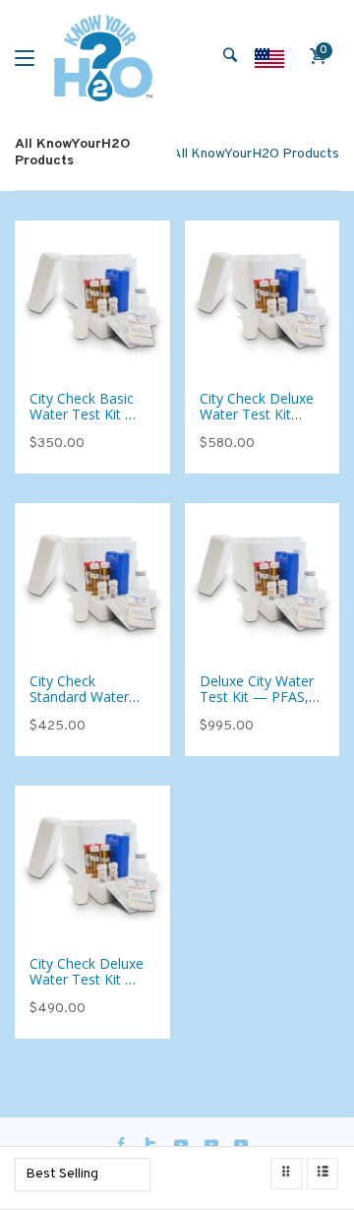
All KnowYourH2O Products (255, 154)
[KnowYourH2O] (103, 58)
